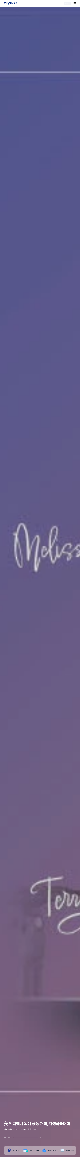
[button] (45, 1137)
